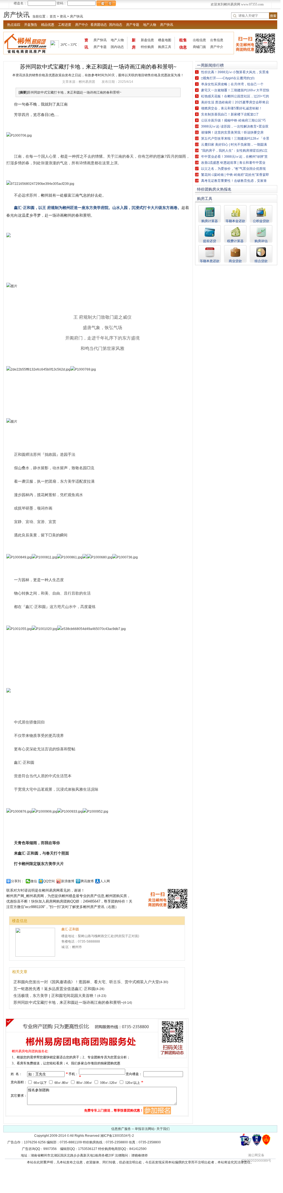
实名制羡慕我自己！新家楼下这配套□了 (230, 114)
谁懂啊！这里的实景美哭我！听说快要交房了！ (232, 133)
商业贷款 (235, 260)
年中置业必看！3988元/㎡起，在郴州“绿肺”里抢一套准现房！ (234, 157)
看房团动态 (98, 25)
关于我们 (163, 1129)
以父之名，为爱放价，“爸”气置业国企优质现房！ (233, 169)
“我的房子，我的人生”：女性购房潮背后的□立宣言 (234, 151)
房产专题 (132, 25)
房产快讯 (76, 16)
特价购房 (147, 47)
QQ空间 (49, 881)
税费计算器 (235, 240)
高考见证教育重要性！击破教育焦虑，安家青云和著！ (234, 181)
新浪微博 (67, 881)
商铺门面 (199, 47)
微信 (33, 881)
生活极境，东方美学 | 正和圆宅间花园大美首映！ (55, 995)
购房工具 (164, 47)
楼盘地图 (164, 40)
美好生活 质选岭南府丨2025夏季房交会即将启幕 (235, 102)
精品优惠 (47, 25)
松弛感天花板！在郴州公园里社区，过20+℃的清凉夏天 (235, 96)
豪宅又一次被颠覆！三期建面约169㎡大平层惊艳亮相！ (235, 90)
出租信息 (199, 40)
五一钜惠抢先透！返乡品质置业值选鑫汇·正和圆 (54, 988)
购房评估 (261, 240)
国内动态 (115, 25)
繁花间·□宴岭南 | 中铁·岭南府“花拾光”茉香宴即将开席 (235, 175)
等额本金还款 (235, 220)
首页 (53, 16)
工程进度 (64, 25)
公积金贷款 (261, 220)
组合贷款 (261, 260)
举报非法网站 (145, 1129)
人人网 (105, 881)
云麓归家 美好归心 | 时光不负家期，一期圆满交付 (234, 145)
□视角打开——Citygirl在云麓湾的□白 (228, 78)
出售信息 (216, 40)
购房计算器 (209, 220)
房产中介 (81, 25)
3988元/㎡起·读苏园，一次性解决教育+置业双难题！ (234, 127)
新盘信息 (147, 40)
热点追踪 (13, 25)
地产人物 (149, 25)
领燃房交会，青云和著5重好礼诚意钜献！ (231, 108)
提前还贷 (209, 240)
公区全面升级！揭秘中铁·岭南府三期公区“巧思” (233, 120)
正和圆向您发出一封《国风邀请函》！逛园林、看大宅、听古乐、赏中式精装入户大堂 (86, 982)
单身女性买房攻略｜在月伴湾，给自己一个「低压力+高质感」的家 (232, 84)
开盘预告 (30, 25)
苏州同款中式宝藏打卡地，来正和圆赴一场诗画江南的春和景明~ (68, 1002)
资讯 (63, 16)
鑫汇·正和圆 (70, 929)
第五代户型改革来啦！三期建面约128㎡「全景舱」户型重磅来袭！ (235, 139)
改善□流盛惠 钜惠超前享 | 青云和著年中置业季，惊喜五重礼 (233, 163)
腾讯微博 (87, 881)
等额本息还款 (209, 260)
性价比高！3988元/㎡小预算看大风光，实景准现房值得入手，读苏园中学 (235, 72)
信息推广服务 (121, 1129)
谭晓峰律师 (139, 1155)
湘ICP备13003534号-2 (117, 1136)
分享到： (17, 881)
